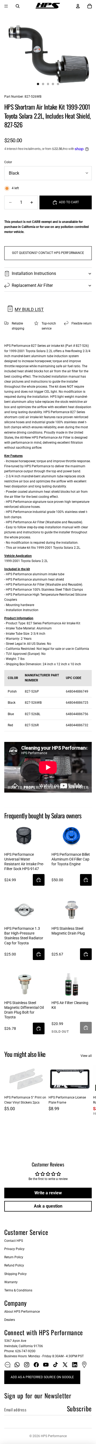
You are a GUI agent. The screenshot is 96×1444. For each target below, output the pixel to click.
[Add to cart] (39, 880)
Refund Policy (14, 1265)
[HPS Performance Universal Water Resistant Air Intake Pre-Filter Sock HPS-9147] (24, 835)
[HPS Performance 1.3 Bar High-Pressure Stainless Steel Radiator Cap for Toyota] (24, 909)
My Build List (29, 309)
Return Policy (13, 1257)
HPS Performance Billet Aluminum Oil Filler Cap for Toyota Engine (70, 859)
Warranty (11, 1282)
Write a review (48, 1192)
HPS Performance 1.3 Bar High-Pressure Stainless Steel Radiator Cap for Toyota (23, 935)
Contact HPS (13, 1241)
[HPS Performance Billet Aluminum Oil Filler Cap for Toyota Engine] (71, 835)
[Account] (78, 6)
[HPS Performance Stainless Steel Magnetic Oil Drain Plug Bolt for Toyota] (71, 909)
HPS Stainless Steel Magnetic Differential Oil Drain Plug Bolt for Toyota (24, 1010)
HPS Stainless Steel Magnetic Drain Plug (68, 930)
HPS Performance (54, 1436)
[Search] (17, 6)
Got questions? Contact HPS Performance (48, 253)
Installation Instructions (34, 273)
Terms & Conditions (18, 1290)
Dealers (9, 1320)
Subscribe (79, 1408)
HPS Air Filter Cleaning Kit (69, 1005)
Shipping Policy (15, 1274)
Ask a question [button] (48, 1206)
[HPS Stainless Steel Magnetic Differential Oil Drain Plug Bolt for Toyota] (24, 984)
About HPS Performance (22, 1311)
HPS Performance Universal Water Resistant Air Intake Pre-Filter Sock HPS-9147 (24, 861)
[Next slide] (86, 1106)
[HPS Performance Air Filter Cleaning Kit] (71, 984)
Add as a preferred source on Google (42, 1377)
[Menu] (6, 6)
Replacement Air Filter (32, 285)
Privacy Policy (14, 1249)
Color (8, 162)
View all (86, 1056)
